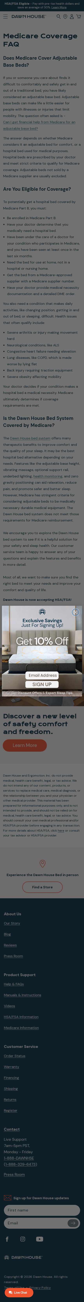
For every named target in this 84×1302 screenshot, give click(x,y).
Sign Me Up (42, 687)
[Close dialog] (75, 612)
